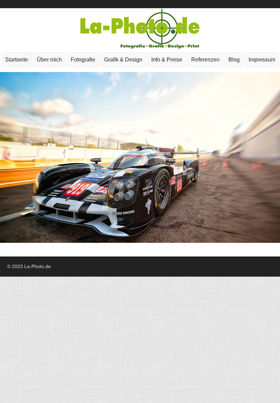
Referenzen (205, 59)
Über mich (49, 59)
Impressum (260, 62)
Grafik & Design (121, 62)
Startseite (16, 59)
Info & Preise (166, 59)
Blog (234, 59)
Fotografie (81, 62)
